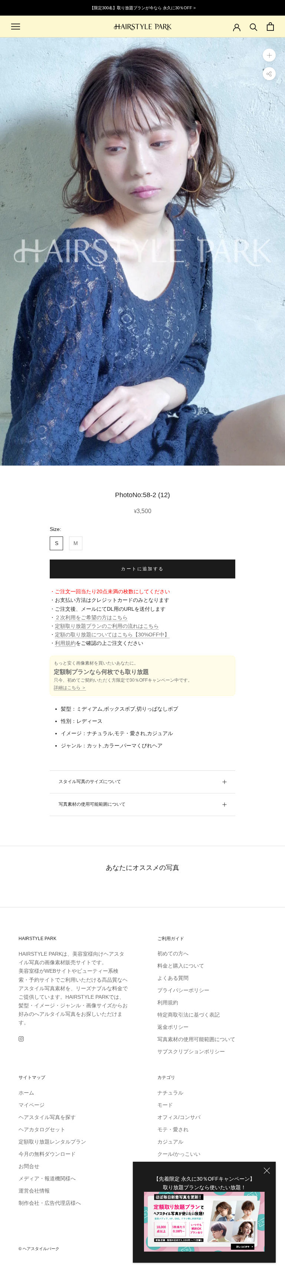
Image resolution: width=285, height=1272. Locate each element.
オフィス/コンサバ (178, 1117)
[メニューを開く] (15, 26)
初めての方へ (173, 953)
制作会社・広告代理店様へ (50, 1203)
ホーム (26, 1093)
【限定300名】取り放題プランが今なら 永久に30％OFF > (143, 8)
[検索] (254, 26)
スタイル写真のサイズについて (90, 781)
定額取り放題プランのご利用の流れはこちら (107, 626)
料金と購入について (180, 966)
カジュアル (170, 1142)
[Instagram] (21, 1038)
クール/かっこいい (178, 1154)
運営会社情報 (34, 1191)
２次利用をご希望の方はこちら (91, 617)
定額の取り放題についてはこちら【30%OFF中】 (112, 634)
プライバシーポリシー (183, 990)
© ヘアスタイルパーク (39, 1248)
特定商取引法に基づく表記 (188, 1015)
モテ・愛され (173, 1129)
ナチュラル (170, 1093)
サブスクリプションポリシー (191, 1051)
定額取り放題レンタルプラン (52, 1142)
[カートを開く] (270, 26)
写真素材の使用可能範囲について (92, 804)
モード (165, 1105)
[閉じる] (266, 1170)
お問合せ (29, 1166)
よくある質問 (173, 978)
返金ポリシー (173, 1027)
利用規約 (65, 643)
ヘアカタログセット (42, 1129)
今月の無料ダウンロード (47, 1154)
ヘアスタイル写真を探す (47, 1117)
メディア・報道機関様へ (47, 1178)
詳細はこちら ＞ (70, 687)
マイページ (32, 1105)
